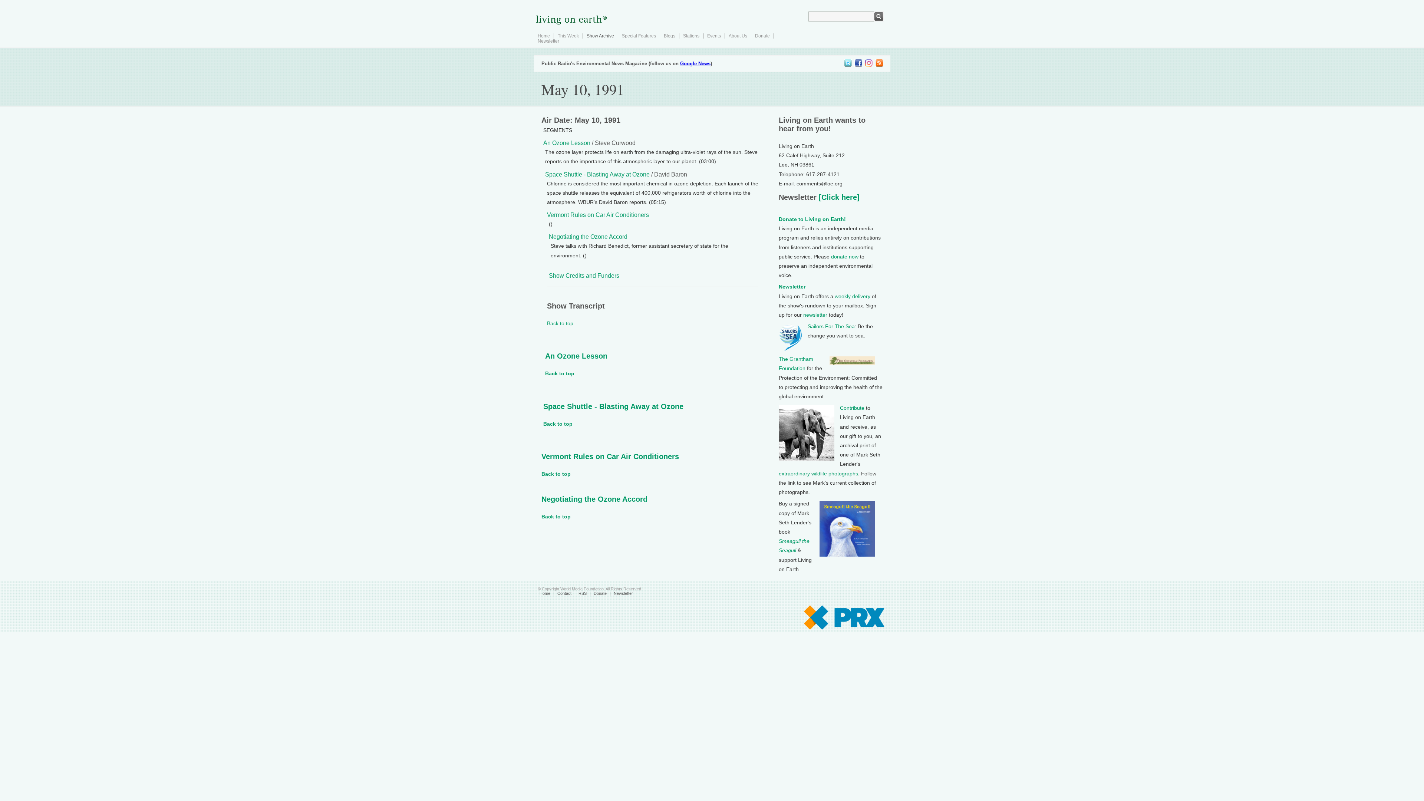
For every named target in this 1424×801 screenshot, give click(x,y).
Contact (564, 593)
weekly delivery (852, 296)
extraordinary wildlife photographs (818, 474)
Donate (762, 36)
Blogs (669, 36)
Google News (695, 63)
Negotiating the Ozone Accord (588, 237)
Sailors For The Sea (831, 326)
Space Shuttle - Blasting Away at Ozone (597, 174)
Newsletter (548, 41)
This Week (568, 36)
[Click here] (838, 197)
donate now (844, 257)
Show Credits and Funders (584, 276)
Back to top (560, 323)
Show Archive (600, 36)
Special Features (639, 36)
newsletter (815, 315)
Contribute (852, 408)
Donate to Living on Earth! (812, 219)
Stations (691, 36)
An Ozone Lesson (566, 143)
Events (714, 36)
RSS (582, 593)
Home (544, 36)
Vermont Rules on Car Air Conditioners (598, 215)
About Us (738, 36)
